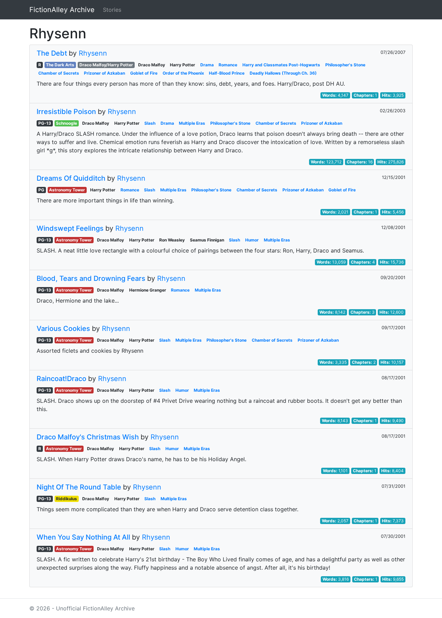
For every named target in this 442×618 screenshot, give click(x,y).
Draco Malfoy (151, 64)
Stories (112, 9)
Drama (207, 64)
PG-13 (44, 123)
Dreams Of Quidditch (71, 178)
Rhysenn (93, 53)
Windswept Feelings (70, 228)
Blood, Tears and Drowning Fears (91, 278)
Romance (228, 64)
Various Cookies (63, 328)
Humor (252, 240)
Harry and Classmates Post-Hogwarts (281, 64)
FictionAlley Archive (62, 10)
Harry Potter (182, 64)
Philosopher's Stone (345, 64)
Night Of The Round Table (79, 487)
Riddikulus (66, 498)
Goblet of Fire (143, 73)
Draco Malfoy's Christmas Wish (88, 437)
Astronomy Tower (67, 189)
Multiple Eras (192, 123)
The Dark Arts (60, 64)
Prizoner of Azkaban (104, 73)
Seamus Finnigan (207, 240)
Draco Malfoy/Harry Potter (106, 64)
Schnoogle (66, 123)
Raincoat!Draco (61, 378)
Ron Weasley (172, 240)
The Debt (52, 53)
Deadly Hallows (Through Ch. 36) (283, 73)
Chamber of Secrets (58, 73)
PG (41, 189)
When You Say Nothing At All (83, 537)
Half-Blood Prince (226, 73)
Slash (149, 123)
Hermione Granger (147, 290)
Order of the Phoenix (183, 73)
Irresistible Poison (66, 111)
